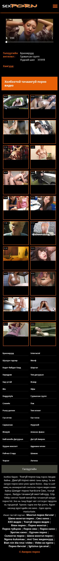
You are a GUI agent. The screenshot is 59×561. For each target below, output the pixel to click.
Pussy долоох (9, 410)
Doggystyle (8, 396)
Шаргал (34, 367)
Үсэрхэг (6, 460)
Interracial (35, 353)
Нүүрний (35, 425)
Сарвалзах (8, 425)
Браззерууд (27, 53)
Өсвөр (33, 382)
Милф (33, 360)
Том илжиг (36, 410)
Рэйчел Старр (9, 453)
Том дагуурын (37, 374)
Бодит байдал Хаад (12, 367)
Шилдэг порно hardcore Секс (29, 490)
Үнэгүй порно (28, 476)
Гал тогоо (35, 417)
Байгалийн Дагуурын (13, 439)
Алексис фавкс (37, 432)
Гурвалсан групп (29, 56)
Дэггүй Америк (38, 439)
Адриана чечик (38, 446)
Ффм (33, 389)
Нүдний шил (27, 59)
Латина (34, 460)
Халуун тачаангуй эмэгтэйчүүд (31, 494)
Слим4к (6, 403)
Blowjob (6, 432)
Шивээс (34, 453)
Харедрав (7, 374)
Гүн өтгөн (7, 417)
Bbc (4, 389)
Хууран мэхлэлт (10, 446)
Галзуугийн (29, 469)
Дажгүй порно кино (23, 480)
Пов (32, 403)
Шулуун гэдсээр (10, 360)
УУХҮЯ (41, 59)
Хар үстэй (7, 382)
